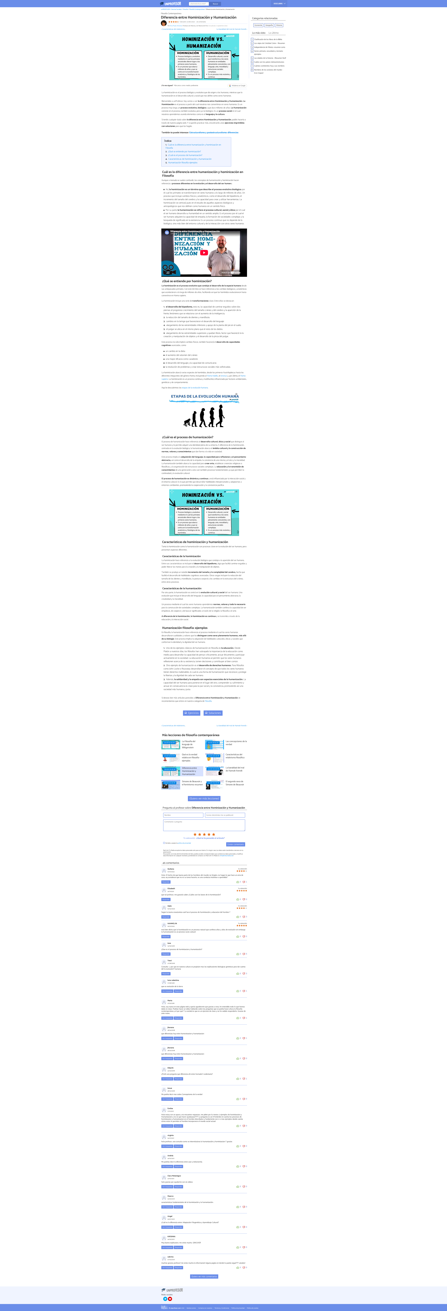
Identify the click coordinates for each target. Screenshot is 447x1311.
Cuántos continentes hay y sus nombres (269, 65)
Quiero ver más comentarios (204, 1276)
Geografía (269, 25)
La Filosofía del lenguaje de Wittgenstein (188, 744)
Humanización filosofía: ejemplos (182, 162)
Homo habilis (212, 376)
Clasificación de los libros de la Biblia (268, 39)
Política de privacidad (238, 1308)
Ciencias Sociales (176, 9)
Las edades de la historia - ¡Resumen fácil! (270, 58)
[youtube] (170, 1299)
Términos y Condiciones (221, 1308)
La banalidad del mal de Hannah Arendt (235, 769)
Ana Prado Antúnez (176, 26)
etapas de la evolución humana (195, 387)
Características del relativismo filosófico (235, 756)
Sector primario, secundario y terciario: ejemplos (268, 53)
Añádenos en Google (238, 85)
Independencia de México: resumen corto (269, 47)
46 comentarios (201, 22)
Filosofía (185, 9)
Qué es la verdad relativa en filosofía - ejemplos (191, 758)
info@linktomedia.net (226, 855)
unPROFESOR (165, 9)
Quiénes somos (191, 1308)
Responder (165, 882)
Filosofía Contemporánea (196, 9)
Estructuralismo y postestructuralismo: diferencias (213, 132)
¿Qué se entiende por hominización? (184, 151)
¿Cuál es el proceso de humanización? (185, 155)
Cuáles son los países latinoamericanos (269, 62)
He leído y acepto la (178, 843)
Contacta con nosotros (205, 1308)
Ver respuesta (167, 991)
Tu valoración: (189, 838)
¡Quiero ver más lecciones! (204, 798)
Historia (279, 25)
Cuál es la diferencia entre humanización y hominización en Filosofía (193, 146)
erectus (224, 376)
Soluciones (215, 713)
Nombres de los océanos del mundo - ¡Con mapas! (268, 71)
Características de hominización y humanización (190, 159)
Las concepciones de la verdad (236, 743)
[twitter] (165, 1299)
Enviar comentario (235, 844)
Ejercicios (193, 713)
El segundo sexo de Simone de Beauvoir (235, 783)
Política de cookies (252, 1308)
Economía (258, 25)
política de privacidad (184, 843)
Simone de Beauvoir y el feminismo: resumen (192, 783)
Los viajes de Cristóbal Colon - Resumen (269, 43)
